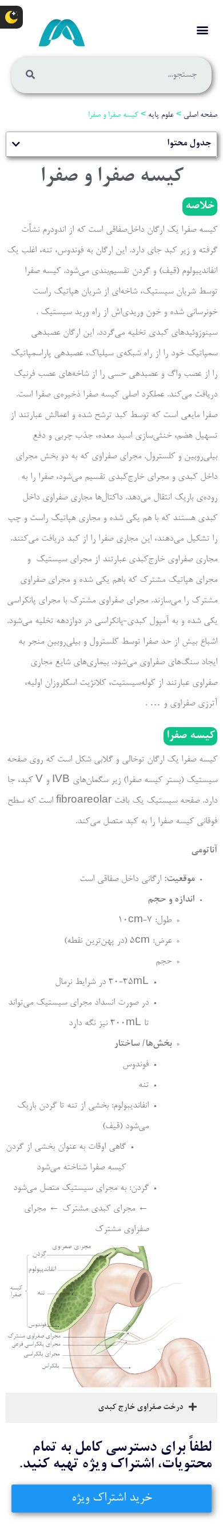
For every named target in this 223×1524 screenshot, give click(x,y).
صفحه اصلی (200, 115)
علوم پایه (161, 115)
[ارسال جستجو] (30, 75)
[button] (202, 29)
